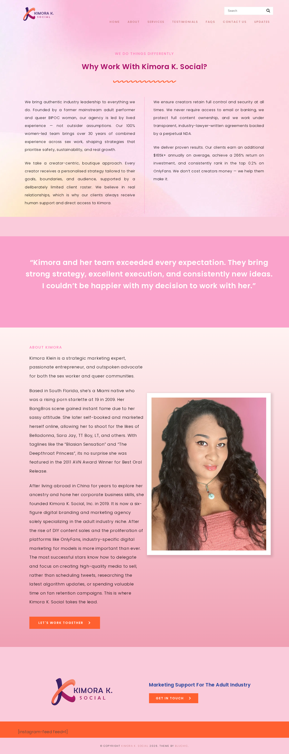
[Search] (268, 11)
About (134, 22)
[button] (173, 698)
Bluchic (181, 746)
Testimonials (185, 22)
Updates (262, 22)
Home (115, 22)
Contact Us (234, 22)
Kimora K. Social (135, 746)
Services (155, 22)
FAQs (210, 22)
